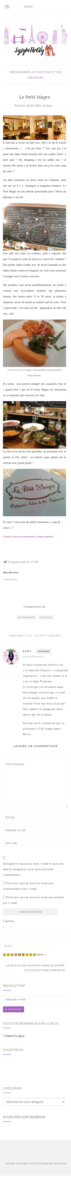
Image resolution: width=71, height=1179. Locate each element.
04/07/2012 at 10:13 (33, 656)
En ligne (14, 1036)
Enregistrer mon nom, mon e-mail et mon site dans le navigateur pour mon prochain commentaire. (33, 869)
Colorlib (33, 1163)
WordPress (60, 1163)
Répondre (44, 651)
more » (41, 954)
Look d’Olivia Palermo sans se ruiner (35, 965)
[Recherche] (65, 7)
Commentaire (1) (34, 606)
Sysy (49, 105)
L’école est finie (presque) (45, 970)
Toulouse (46, 617)
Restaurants (20, 72)
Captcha (8, 921)
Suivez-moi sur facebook (24, 1117)
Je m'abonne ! (13, 1009)
